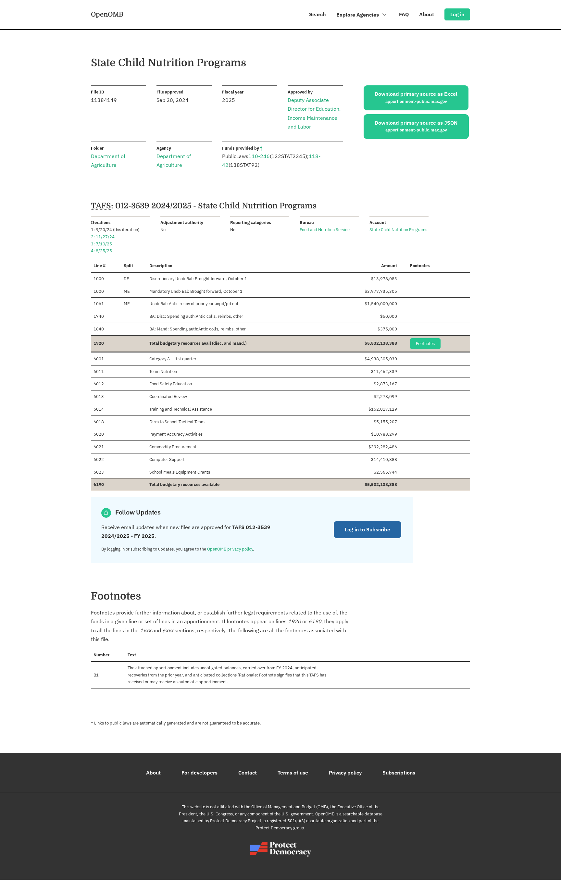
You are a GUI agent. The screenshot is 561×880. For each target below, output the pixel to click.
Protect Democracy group (280, 828)
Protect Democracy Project (235, 821)
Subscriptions (398, 772)
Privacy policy (345, 772)
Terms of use (293, 772)
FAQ (404, 14)
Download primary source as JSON (416, 126)
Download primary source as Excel (416, 97)
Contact (247, 772)
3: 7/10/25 (101, 244)
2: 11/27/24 (103, 237)
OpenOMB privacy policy (230, 549)
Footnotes (425, 343)
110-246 (259, 156)
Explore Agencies (358, 14)
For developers (199, 772)
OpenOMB (107, 14)
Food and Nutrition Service (325, 229)
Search (317, 14)
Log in (457, 14)
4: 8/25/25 (101, 251)
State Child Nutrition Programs (398, 229)
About (426, 14)
